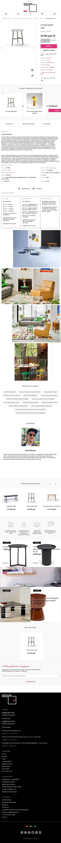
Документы (5, 804)
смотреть (5, 563)
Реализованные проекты (8, 782)
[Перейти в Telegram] (36, 832)
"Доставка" (6, 220)
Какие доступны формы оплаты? (49, 402)
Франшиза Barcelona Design (9, 791)
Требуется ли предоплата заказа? (30, 402)
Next (34, 47)
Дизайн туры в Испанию (8, 784)
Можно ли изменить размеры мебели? (18, 406)
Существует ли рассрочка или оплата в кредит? (43, 399)
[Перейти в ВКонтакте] (21, 832)
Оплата (4, 754)
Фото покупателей (7, 771)
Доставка (46, 124)
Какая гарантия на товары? (50, 392)
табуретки (52, 144)
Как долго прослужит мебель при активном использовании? (30, 413)
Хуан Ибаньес (50, 62)
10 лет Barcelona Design (8, 814)
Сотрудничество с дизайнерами (10, 779)
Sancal (22, 137)
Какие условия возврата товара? (11, 402)
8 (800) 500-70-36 (30, 1)
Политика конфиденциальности (10, 812)
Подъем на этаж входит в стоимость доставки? (17, 399)
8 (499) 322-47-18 (8, 721)
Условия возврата (7, 761)
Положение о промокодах (9, 802)
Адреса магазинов (7, 764)
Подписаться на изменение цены (48, 73)
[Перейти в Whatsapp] (25, 832)
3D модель (39, 188)
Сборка (4, 759)
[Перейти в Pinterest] (29, 832)
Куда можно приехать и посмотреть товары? (29, 392)
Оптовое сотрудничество (9, 789)
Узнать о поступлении (47, 69)
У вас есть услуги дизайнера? (30, 395)
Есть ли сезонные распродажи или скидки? (41, 406)
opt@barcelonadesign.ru (8, 723)
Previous (2, 47)
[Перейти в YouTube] (32, 832)
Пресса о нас (5, 807)
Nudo (48, 60)
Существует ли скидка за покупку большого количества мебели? (30, 409)
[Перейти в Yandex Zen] (40, 832)
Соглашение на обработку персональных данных (15, 809)
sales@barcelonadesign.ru (8, 715)
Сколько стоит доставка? (10, 392)
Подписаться (30, 682)
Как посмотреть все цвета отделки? (49, 395)
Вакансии (4, 817)
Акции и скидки (6, 766)
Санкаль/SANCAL (9, 172)
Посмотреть (52, 168)
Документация (26, 188)
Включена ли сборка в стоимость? (12, 395)
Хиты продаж (5, 768)
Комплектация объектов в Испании (11, 786)
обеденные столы (12, 145)
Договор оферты (6, 800)
